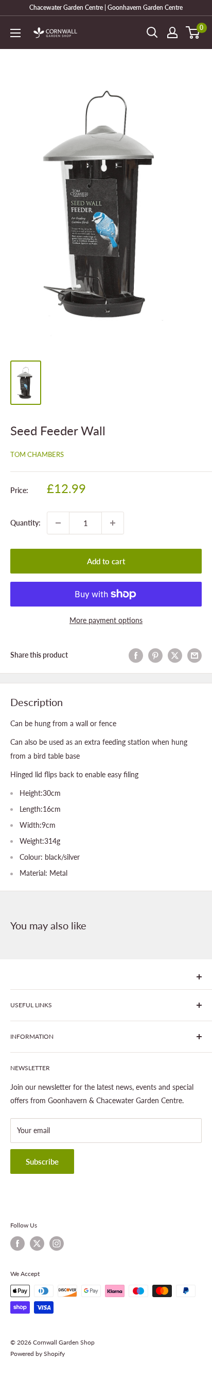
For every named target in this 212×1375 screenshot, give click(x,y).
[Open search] (152, 32)
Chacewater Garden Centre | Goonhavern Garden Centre (106, 7)
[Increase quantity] (112, 523)
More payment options (106, 620)
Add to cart (106, 561)
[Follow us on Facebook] (17, 1243)
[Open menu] (15, 33)
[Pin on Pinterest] (155, 655)
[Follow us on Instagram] (56, 1243)
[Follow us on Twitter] (37, 1243)
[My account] (172, 32)
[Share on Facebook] (136, 655)
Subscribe (42, 1161)
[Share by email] (194, 655)
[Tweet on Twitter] (175, 655)
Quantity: (25, 522)
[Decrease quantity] (58, 523)
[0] (193, 32)
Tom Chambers (37, 454)
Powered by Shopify (37, 1353)
